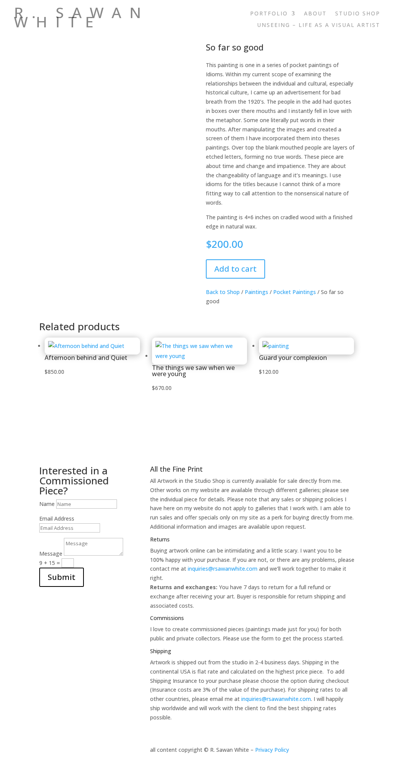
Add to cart (235, 269)
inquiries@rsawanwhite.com (222, 568)
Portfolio (269, 14)
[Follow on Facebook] (358, 37)
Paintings (256, 292)
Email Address (56, 518)
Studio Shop (357, 14)
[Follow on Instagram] (343, 37)
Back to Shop (223, 292)
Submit (61, 577)
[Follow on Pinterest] (374, 37)
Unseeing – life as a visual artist (318, 25)
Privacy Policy (272, 749)
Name (47, 503)
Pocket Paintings (294, 292)
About (315, 14)
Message (50, 553)
